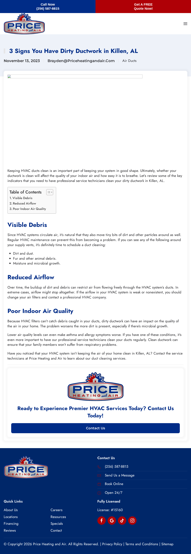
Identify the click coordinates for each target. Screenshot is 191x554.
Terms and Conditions (141, 544)
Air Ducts (129, 60)
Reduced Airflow (24, 203)
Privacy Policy (112, 544)
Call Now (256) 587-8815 (47, 6)
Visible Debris (22, 198)
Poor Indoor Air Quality (29, 209)
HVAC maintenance (35, 239)
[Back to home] (24, 23)
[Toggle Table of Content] (47, 192)
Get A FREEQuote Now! (143, 6)
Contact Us (95, 428)
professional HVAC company (84, 297)
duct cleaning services (108, 358)
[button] (185, 23)
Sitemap (167, 544)
